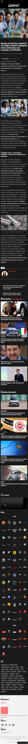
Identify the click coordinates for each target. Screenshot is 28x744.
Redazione (3, 703)
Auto (2, 434)
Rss (8, 742)
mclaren (22, 678)
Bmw (22, 667)
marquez (4, 678)
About (2, 267)
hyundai (14, 671)
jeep (25, 671)
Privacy (12, 742)
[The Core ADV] (4, 714)
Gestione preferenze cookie (22, 742)
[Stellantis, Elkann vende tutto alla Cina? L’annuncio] (14, 374)
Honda (8, 671)
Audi (13, 667)
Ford (3, 671)
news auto (18, 682)
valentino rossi (5, 689)
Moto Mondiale (10, 682)
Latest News (3, 411)
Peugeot (9, 684)
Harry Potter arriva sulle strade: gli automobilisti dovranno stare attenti (11, 318)
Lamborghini (5, 676)
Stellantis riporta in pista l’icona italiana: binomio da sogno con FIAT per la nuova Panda (13, 340)
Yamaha (4, 691)
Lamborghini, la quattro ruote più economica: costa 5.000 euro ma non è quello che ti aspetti (14, 460)
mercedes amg (21, 680)
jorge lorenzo (5, 673)
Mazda (16, 678)
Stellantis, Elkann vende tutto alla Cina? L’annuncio (12, 383)
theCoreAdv (3, 717)
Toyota (22, 687)
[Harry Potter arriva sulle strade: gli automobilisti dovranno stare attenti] (14, 308)
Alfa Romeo (4, 664)
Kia (18, 673)
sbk (8, 687)
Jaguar (20, 671)
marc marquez (19, 676)
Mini (3, 682)
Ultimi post (8, 267)
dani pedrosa (5, 669)
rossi (3, 687)
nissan (24, 682)
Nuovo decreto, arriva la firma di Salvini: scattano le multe (12, 362)
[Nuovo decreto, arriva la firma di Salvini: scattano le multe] (14, 352)
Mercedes (4, 680)
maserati (11, 678)
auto (17, 667)
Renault (21, 684)
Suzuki (16, 687)
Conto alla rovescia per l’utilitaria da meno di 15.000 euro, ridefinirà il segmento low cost (14, 437)
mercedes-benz (12, 680)
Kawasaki (13, 673)
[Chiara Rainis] (5, 276)
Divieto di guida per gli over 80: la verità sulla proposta (14, 484)
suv (12, 687)
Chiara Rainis (12, 271)
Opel (3, 684)
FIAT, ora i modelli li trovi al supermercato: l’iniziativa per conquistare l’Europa (13, 414)
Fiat (22, 669)
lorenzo (12, 676)
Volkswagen (14, 689)
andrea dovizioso (13, 664)
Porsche (15, 684)
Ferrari (17, 669)
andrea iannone (5, 667)
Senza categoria (16, 299)
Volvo (20, 689)
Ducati (12, 669)
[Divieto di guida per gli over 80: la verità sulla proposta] (14, 472)
